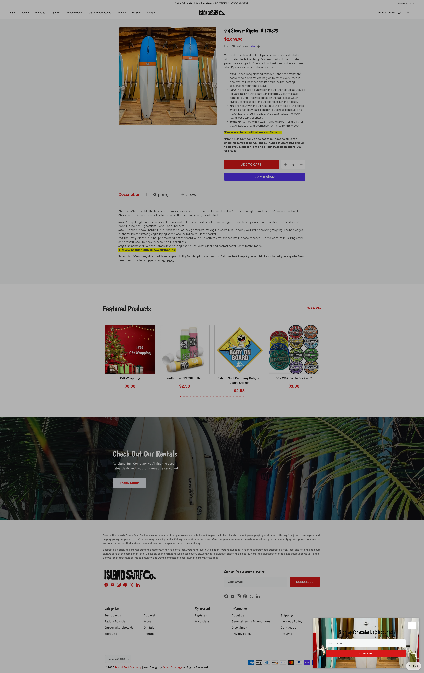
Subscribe (366, 653)
